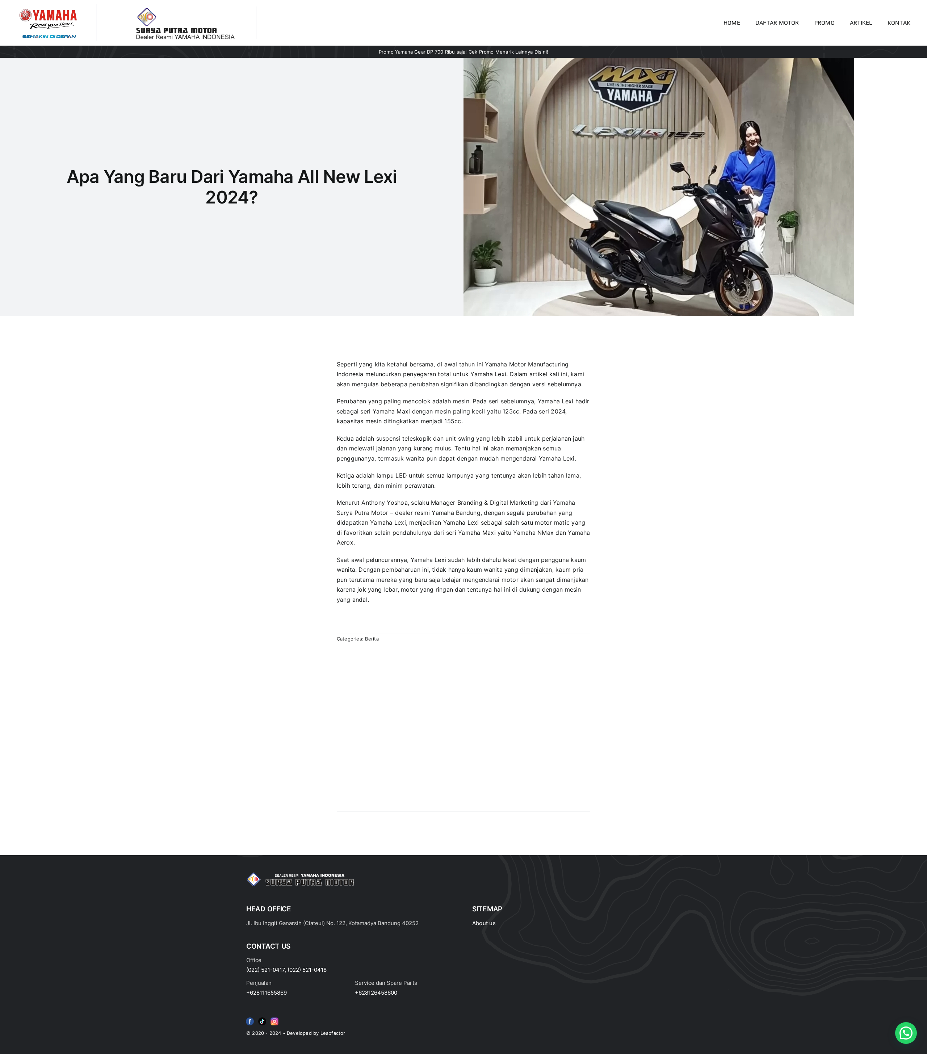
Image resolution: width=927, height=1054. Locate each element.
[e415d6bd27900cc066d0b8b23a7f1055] (262, 1018)
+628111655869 (266, 992)
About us (484, 923)
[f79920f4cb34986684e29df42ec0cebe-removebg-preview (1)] (249, 1018)
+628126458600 (376, 992)
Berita (371, 639)
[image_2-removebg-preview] (48, 7)
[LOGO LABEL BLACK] (184, 9)
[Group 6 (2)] (274, 1018)
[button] (906, 1033)
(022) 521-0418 (307, 969)
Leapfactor (332, 1033)
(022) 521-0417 (265, 969)
